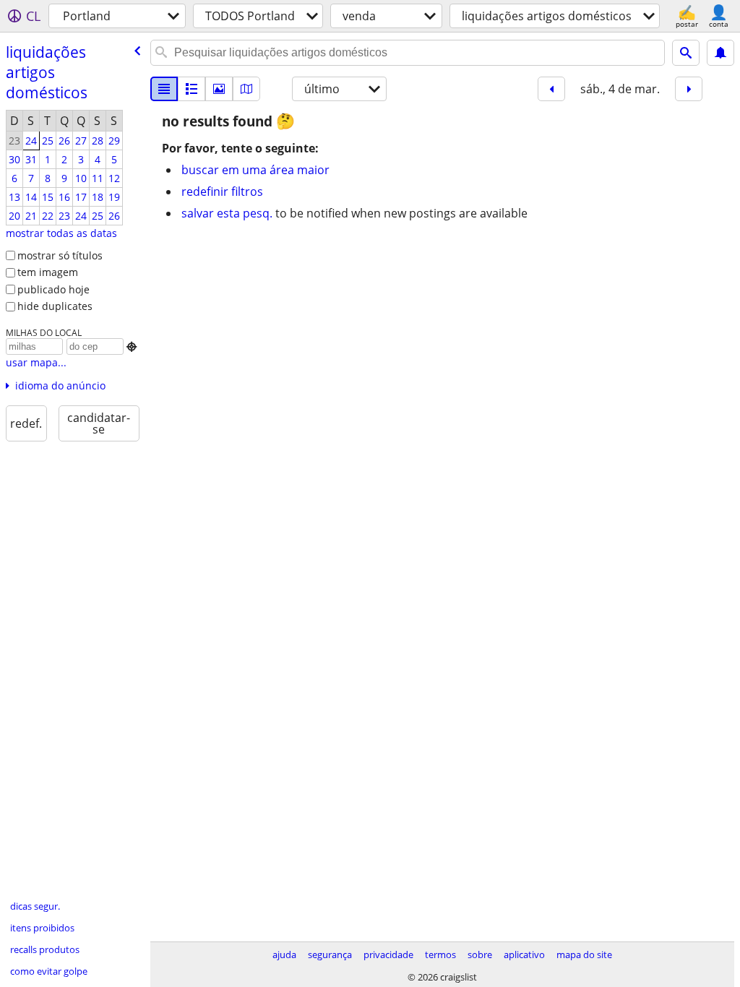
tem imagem (47, 272)
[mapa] (246, 89)
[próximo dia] (688, 89)
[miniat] (191, 89)
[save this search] (720, 53)
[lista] (164, 89)
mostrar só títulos (60, 255)
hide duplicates (54, 306)
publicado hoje (53, 289)
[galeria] (219, 89)
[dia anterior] (551, 89)
